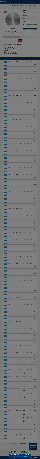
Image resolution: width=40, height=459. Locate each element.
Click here (22, 454)
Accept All (25, 456)
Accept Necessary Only (20, 456)
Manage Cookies (15, 456)
